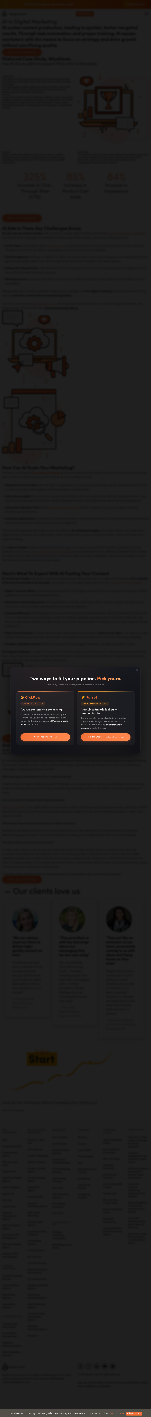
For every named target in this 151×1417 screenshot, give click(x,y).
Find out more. (117, 1413)
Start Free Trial (45, 737)
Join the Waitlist (105, 737)
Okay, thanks (134, 1413)
